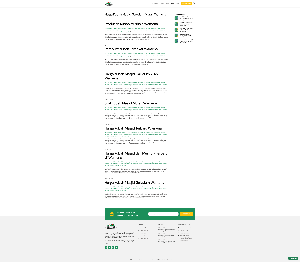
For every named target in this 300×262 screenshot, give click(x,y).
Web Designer (108, 28)
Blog (172, 3)
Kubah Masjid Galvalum (120, 28)
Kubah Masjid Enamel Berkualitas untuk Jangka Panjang (186, 18)
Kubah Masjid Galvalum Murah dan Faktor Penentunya (186, 24)
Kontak (177, 3)
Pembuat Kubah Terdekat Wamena (131, 49)
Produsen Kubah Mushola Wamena (131, 24)
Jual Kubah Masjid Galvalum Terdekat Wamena (121, 30)
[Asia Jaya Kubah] (109, 5)
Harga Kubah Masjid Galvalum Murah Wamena (139, 28)
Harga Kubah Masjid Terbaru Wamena (133, 128)
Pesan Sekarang (186, 3)
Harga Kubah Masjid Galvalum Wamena (134, 182)
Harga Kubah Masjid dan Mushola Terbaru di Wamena (136, 155)
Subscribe (186, 214)
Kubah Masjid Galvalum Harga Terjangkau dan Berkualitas (186, 36)
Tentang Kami (155, 3)
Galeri (168, 3)
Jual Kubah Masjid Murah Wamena (141, 30)
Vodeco (170, 259)
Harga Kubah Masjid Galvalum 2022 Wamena (131, 76)
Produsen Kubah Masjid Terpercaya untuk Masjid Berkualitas (186, 41)
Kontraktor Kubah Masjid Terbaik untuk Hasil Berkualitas (186, 30)
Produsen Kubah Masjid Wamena (118, 31)
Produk (163, 3)
